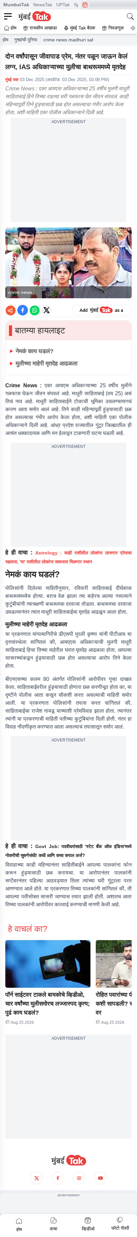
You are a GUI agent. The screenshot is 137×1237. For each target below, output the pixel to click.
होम (5, 39)
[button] (47, 964)
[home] (68, 1160)
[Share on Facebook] (22, 310)
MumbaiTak (16, 4)
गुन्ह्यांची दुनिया (25, 39)
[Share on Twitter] (46, 310)
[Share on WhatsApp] (34, 310)
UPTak (63, 4)
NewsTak (42, 4)
